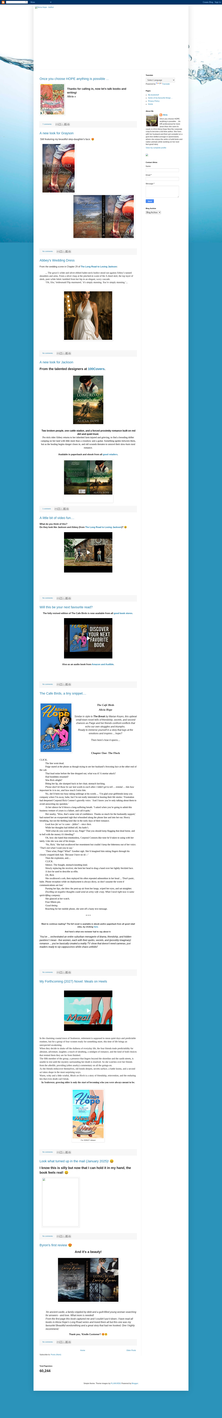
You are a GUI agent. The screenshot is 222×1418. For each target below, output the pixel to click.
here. (96, 927)
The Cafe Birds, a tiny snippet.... (63, 693)
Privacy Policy (153, 101)
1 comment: (46, 509)
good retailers (110, 454)
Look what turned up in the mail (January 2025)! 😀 (77, 1161)
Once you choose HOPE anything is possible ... (74, 79)
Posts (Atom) (56, 1355)
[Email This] (56, 124)
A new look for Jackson (56, 362)
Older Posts (131, 1350)
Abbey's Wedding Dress (57, 260)
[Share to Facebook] (65, 124)
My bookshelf (153, 95)
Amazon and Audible (103, 664)
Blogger (135, 1383)
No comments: (48, 251)
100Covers (96, 369)
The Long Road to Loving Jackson (99, 266)
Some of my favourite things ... (160, 98)
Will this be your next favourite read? (66, 607)
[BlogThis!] (59, 124)
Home (82, 1350)
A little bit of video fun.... (57, 518)
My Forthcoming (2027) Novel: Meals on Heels (73, 981)
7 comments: (47, 124)
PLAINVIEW (116, 1383)
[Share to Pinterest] (68, 124)
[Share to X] (62, 124)
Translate (166, 84)
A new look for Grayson (57, 133)
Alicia (165, 115)
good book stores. (123, 613)
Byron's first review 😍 (56, 1245)
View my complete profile (156, 148)
